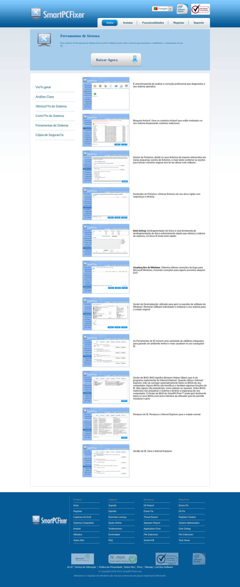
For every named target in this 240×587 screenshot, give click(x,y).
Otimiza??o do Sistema (51, 106)
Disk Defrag (185, 528)
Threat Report (151, 517)
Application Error (152, 528)
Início (76, 505)
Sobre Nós (78, 540)
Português (162, 8)
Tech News (184, 540)
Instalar (77, 528)
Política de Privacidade (110, 567)
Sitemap (149, 567)
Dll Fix (182, 511)
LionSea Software (164, 567)
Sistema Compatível (83, 523)
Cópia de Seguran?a (49, 135)
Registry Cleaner (187, 517)
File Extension (151, 534)
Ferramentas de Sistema (52, 125)
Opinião (112, 511)
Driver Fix (148, 511)
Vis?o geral (43, 87)
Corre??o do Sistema (50, 115)
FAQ (110, 540)
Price (139, 567)
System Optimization (189, 523)
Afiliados (77, 534)
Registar (77, 511)
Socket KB (149, 540)
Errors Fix (183, 505)
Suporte (112, 505)
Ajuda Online (115, 523)
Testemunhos (115, 528)
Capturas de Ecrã (82, 517)
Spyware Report (152, 523)
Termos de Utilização (86, 567)
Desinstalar (114, 534)
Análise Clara (45, 96)
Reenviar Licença (117, 517)
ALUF (70, 567)
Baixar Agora (107, 60)
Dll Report (149, 505)
